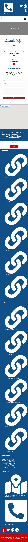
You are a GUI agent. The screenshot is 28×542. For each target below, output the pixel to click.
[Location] (14, 45)
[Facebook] (25, 10)
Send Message (14, 97)
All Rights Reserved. (14, 538)
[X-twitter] (17, 530)
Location (14, 50)
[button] (25, 19)
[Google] (21, 6)
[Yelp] (25, 6)
